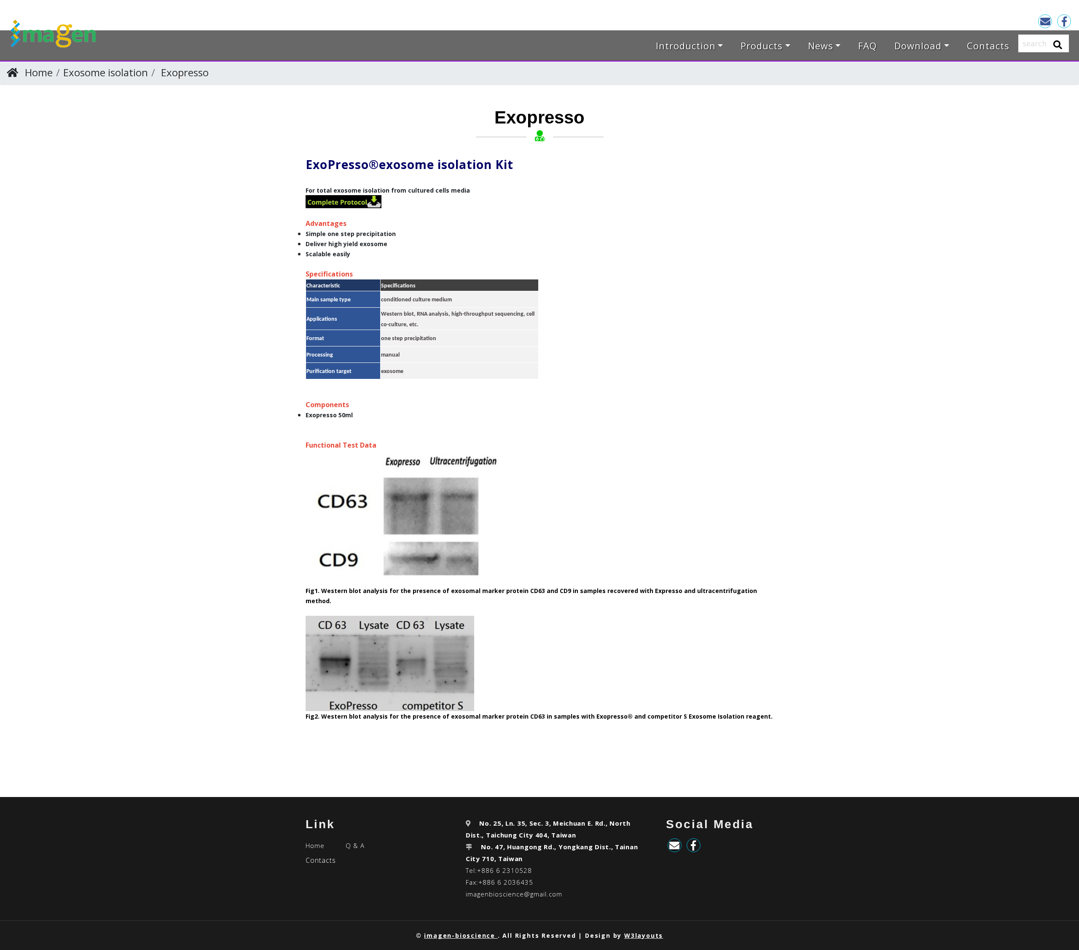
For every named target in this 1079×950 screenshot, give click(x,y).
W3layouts (643, 935)
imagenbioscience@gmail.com (514, 894)
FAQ (867, 45)
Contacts (988, 45)
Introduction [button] (686, 45)
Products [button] (762, 45)
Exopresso (185, 72)
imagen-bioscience (460, 935)
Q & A (355, 845)
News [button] (820, 45)
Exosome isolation (105, 72)
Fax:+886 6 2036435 (499, 882)
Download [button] (918, 45)
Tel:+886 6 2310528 (499, 870)
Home (39, 72)
